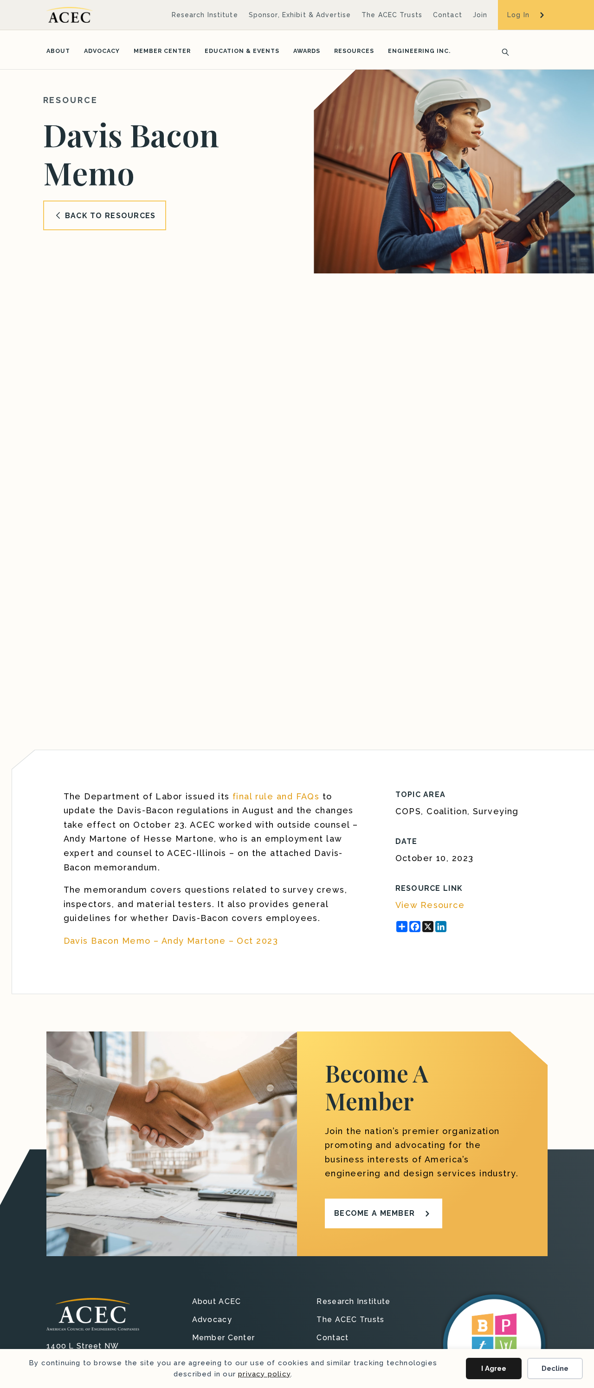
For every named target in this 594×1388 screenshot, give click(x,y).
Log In (518, 15)
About (58, 50)
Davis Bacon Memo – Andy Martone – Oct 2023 (171, 941)
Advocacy (102, 50)
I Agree (493, 1368)
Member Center (162, 50)
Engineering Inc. (419, 50)
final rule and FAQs (275, 796)
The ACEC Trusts (392, 15)
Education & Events (242, 50)
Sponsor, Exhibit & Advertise (300, 15)
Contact (447, 15)
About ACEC (216, 1302)
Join (480, 15)
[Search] (502, 51)
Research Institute (205, 15)
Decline (555, 1368)
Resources (354, 50)
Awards (306, 50)
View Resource (430, 905)
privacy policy (264, 1374)
